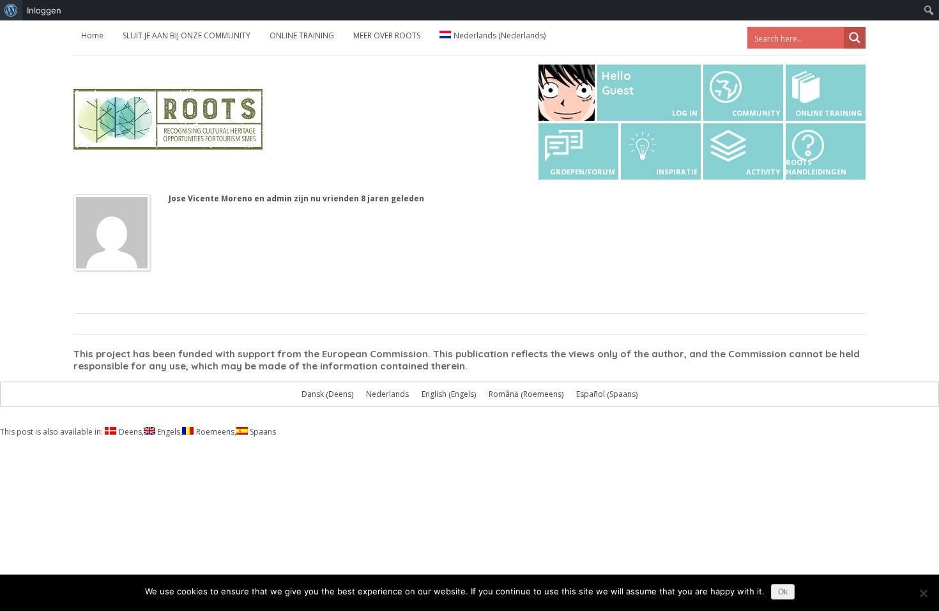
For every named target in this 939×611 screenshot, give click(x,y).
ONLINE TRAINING (302, 35)
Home (92, 35)
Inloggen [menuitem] (44, 10)
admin (279, 198)
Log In (685, 113)
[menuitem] (11, 10)
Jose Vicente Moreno (210, 198)
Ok (783, 591)
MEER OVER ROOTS (386, 35)
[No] (923, 593)
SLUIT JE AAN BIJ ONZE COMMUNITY (186, 35)
